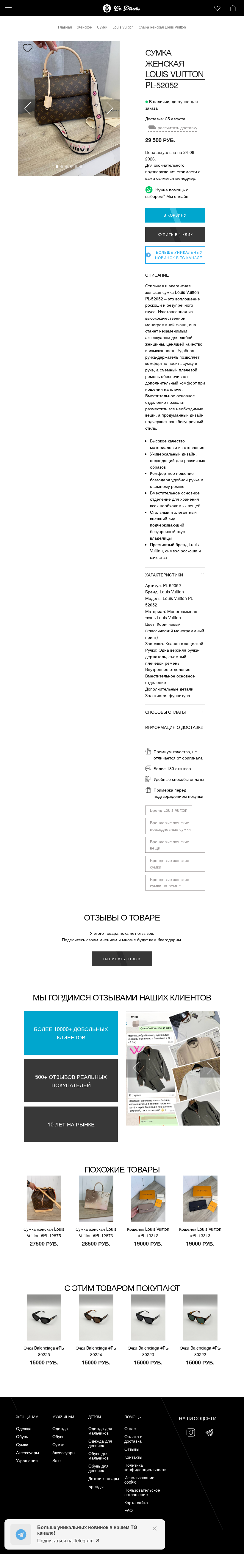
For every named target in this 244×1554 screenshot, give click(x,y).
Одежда (24, 1428)
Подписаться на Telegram (65, 1540)
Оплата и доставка (133, 1438)
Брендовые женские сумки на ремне (169, 882)
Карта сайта (136, 1502)
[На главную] (122, 8)
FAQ (128, 1510)
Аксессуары (27, 1452)
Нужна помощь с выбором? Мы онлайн (166, 193)
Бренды (96, 1486)
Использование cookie (139, 1479)
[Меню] (7, 7)
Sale (56, 1460)
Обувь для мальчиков (98, 1455)
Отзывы (131, 1449)
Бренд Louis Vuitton (168, 810)
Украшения (27, 1460)
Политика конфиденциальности (140, 1467)
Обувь (22, 1436)
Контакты (133, 1457)
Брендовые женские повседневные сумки (170, 825)
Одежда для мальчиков (100, 1430)
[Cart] (233, 7)
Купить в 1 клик (175, 234)
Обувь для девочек (98, 1468)
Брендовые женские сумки (169, 863)
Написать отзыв (121, 958)
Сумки (22, 1444)
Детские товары (103, 1478)
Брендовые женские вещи (169, 845)
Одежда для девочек (100, 1443)
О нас (130, 1428)
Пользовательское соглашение (140, 1492)
